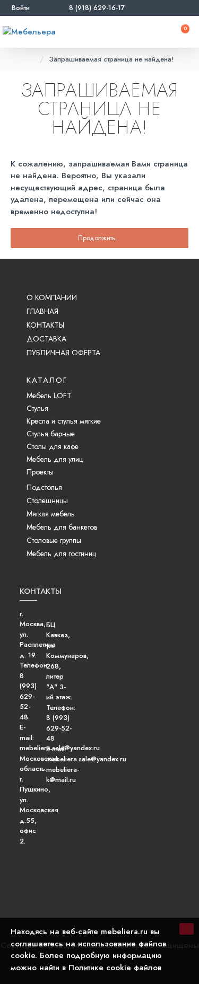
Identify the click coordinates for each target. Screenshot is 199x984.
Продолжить (97, 238)
